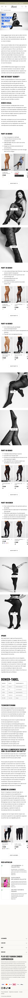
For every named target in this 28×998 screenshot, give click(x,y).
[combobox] (14, 10)
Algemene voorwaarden (13, 991)
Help (2, 947)
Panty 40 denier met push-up (18, 355)
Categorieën (3, 938)
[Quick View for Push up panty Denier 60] (12, 483)
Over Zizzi (3, 952)
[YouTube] (9, 988)
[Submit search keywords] (2, 10)
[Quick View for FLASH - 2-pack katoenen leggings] (24, 844)
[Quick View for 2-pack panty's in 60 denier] (24, 483)
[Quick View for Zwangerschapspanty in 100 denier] (24, 539)
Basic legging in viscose (5, 844)
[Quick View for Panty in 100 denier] (12, 539)
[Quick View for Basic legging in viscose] (12, 844)
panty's (6, 35)
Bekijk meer (13, 874)
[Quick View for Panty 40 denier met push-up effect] (12, 355)
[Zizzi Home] (14, 6)
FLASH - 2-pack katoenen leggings (18, 844)
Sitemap (2, 993)
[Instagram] (2, 988)
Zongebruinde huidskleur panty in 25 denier (6, 173)
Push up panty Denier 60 (6, 484)
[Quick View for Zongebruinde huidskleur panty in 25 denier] (12, 172)
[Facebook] (4, 988)
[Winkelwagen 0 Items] (26, 6)
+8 (9, 848)
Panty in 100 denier (5, 539)
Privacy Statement (4, 991)
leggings (22, 796)
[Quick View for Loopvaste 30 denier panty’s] (24, 304)
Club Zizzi (3, 943)
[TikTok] (7, 988)
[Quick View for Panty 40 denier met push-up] (24, 355)
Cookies (20, 991)
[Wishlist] (11, 155)
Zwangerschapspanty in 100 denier (19, 540)
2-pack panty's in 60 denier (18, 484)
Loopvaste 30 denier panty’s (18, 305)
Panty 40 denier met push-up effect (6, 355)
